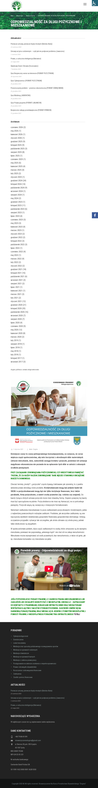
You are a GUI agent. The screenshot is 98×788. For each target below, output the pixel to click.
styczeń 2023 (16, 234)
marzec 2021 (16, 294)
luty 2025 (14, 173)
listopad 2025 (16, 145)
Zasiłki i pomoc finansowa (22, 677)
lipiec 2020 (15, 322)
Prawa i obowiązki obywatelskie (24, 667)
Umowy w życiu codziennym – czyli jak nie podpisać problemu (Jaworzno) (37, 51)
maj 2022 (14, 255)
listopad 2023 (16, 205)
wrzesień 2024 (17, 191)
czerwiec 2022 (17, 251)
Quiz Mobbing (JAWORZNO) (20, 95)
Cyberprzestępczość (20, 636)
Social (95, 207)
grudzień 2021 (16, 269)
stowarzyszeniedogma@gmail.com (28, 740)
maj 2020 (14, 330)
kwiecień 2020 (16, 333)
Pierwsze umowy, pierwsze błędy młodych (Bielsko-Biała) (31, 44)
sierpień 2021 (16, 283)
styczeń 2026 (16, 138)
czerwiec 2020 (17, 326)
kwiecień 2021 (16, 290)
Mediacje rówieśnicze (21, 653)
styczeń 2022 (16, 266)
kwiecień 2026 (16, 134)
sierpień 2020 (16, 319)
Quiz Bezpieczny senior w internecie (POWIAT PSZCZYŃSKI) (32, 73)
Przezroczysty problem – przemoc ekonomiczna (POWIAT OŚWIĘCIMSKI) (37, 88)
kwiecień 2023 (16, 227)
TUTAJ (77, 614)
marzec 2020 (16, 337)
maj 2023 (14, 223)
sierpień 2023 (16, 212)
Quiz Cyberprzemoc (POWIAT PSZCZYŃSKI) (26, 81)
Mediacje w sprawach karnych (24, 657)
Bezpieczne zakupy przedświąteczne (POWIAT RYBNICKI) (31, 110)
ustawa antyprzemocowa (30, 370)
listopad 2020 (16, 308)
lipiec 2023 (15, 216)
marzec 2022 (16, 259)
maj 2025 (14, 163)
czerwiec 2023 (17, 219)
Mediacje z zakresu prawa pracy (24, 660)
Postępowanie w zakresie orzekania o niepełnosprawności (34, 664)
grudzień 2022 (16, 237)
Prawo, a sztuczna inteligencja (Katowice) (26, 59)
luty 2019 (14, 340)
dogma (13, 370)
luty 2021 (14, 298)
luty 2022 (14, 262)
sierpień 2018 (16, 344)
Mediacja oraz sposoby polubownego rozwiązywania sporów (35, 646)
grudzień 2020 (16, 305)
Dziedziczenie (18, 640)
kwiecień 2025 (16, 166)
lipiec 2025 (15, 156)
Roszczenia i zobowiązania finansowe (27, 670)
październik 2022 (17, 244)
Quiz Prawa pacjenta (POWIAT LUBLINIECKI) (26, 103)
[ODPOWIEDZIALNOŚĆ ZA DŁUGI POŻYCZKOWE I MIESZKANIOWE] (49, 413)
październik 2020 (17, 312)
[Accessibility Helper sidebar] (95, 3)
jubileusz (19, 370)
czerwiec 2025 (17, 159)
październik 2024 (17, 187)
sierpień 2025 (16, 152)
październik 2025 (17, 148)
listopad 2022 (16, 241)
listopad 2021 (16, 273)
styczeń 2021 (16, 301)
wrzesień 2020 (17, 315)
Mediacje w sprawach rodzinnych (25, 650)
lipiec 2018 (15, 347)
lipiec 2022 (15, 248)
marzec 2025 (16, 170)
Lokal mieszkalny (19, 643)
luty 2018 (14, 354)
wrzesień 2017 (17, 362)
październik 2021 (17, 276)
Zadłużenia (17, 674)
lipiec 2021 (15, 287)
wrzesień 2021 (17, 280)
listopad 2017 (16, 358)
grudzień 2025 (16, 141)
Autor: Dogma (33, 449)
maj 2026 (14, 131)
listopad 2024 (16, 184)
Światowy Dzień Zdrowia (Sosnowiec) (24, 66)
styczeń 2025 (16, 177)
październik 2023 (17, 209)
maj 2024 (14, 198)
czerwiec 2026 (17, 127)
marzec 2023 (16, 230)
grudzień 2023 (16, 202)
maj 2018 (14, 351)
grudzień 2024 (16, 180)
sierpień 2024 (16, 195)
